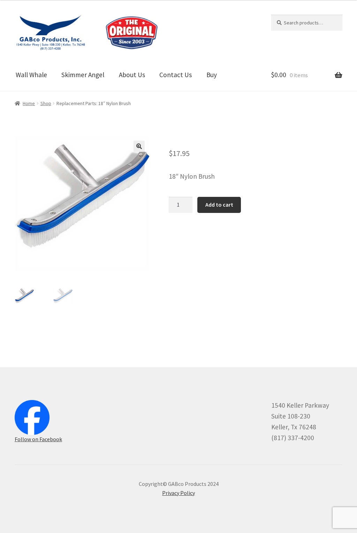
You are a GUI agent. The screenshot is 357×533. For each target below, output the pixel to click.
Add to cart (219, 204)
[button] (139, 146)
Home (29, 103)
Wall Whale (31, 75)
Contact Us (175, 75)
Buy (211, 75)
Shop (45, 103)
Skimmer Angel (82, 75)
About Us (132, 75)
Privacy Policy (178, 492)
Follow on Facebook (38, 439)
